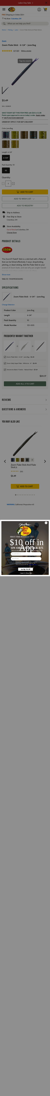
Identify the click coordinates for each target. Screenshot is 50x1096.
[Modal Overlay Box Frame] (25, 548)
